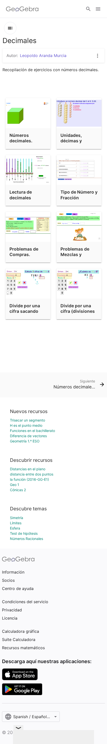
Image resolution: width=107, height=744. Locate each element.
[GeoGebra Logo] (22, 8)
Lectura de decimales (20, 194)
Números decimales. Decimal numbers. (20, 144)
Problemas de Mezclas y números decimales (74, 257)
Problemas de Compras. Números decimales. (23, 257)
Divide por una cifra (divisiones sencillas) (77, 311)
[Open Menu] (98, 9)
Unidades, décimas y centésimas (72, 141)
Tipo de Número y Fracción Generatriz (79, 197)
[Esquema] (10, 28)
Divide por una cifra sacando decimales (24, 311)
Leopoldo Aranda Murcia (43, 55)
